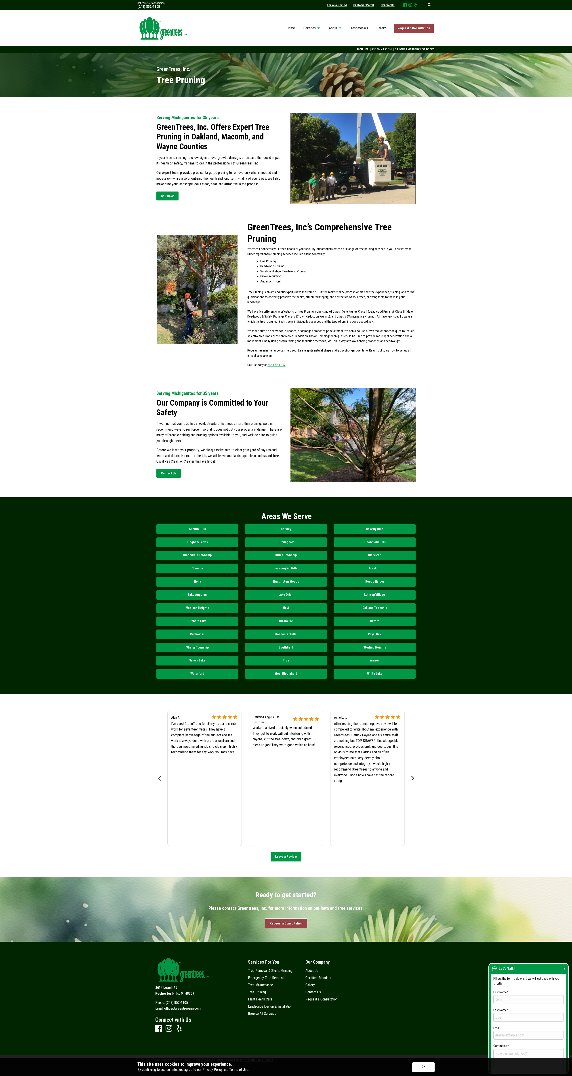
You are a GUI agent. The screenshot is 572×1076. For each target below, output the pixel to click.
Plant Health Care (260, 999)
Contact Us (313, 992)
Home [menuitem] (290, 28)
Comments (500, 1046)
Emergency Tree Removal (266, 978)
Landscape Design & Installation (270, 1006)
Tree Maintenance (260, 985)
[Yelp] (415, 5)
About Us (311, 971)
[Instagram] (410, 5)
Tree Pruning (257, 992)
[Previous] (160, 778)
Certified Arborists (318, 978)
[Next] (412, 778)
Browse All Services (262, 1013)
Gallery (310, 985)
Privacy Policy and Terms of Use (225, 1070)
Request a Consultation (413, 28)
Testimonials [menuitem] (359, 28)
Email (496, 1028)
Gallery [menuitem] (381, 28)
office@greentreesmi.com (182, 1008)
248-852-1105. (276, 365)
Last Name (500, 1010)
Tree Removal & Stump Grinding (270, 971)
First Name (500, 992)
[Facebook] (405, 5)
